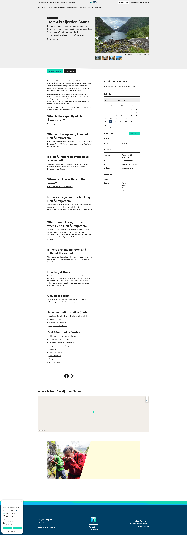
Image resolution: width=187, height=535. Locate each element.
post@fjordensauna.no (129, 164)
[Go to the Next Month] (138, 100)
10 (106, 115)
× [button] (21, 501)
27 (121, 122)
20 (121, 119)
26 (116, 122)
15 (131, 115)
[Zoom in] (147, 397)
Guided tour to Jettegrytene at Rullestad (62, 336)
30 (136, 122)
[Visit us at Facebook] (66, 376)
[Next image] (147, 38)
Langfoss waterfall (55, 362)
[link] (42, 525)
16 (136, 115)
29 (131, 122)
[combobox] (19, 501)
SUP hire (51, 359)
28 (126, 122)
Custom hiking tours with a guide (60, 339)
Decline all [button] (17, 528)
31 (105, 125)
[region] (93, 414)
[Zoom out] (147, 400)
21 (126, 119)
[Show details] (93, 412)
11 (110, 115)
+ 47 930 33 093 (127, 161)
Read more (16, 510)
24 (106, 122)
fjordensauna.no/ (127, 168)
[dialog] (12, 517)
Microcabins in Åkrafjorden (58, 322)
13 (121, 115)
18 (111, 119)
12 (116, 115)
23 (136, 119)
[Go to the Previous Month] (105, 100)
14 (126, 115)
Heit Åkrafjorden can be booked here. (60, 187)
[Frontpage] (93, 523)
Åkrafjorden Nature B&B (57, 319)
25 (110, 122)
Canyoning (52, 349)
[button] (12, 531)
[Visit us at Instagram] (73, 376)
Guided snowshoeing (55, 356)
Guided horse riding (55, 352)
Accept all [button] (7, 528)
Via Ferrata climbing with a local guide (61, 342)
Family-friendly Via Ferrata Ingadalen (61, 346)
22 (131, 119)
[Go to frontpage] (93, 2)
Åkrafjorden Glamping (80, 94)
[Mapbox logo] (41, 431)
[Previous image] (97, 38)
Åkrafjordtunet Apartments (58, 326)
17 (105, 119)
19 (116, 119)
